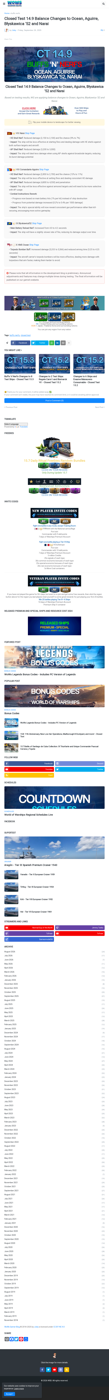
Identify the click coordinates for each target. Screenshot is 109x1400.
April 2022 (54, 1162)
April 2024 (54, 1065)
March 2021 (54, 1215)
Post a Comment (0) (55, 400)
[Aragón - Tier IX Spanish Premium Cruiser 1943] (54, 847)
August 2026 (54, 952)
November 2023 (54, 1085)
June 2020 (54, 1251)
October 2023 (54, 1089)
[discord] (60, 1369)
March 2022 (54, 1166)
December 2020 (54, 1227)
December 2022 (54, 1130)
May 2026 (54, 964)
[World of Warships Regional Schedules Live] (54, 797)
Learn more (19, 1389)
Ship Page (30, 133)
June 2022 (54, 1154)
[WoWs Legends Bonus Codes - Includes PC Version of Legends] (54, 657)
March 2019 (54, 1312)
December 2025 (54, 984)
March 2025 (54, 1020)
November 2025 (54, 988)
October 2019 (54, 1284)
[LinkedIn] (57, 342)
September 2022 (54, 1142)
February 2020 (54, 1267)
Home (6, 13)
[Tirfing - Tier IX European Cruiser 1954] (11, 887)
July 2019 (54, 1296)
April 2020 (54, 1259)
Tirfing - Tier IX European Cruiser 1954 (37, 887)
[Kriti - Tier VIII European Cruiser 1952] (11, 899)
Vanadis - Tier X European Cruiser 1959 (37, 874)
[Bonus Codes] (54, 696)
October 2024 (54, 1041)
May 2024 (54, 1061)
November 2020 (54, 1231)
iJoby (36, 1327)
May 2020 (54, 1255)
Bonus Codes (11, 713)
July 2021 (54, 1199)
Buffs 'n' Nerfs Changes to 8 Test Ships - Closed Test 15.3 (19, 378)
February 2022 (54, 1170)
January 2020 (54, 1272)
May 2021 (54, 1207)
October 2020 (54, 1235)
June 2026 (54, 960)
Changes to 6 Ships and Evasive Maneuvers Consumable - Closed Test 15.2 (86, 380)
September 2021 (54, 1191)
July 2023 (54, 1101)
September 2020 (54, 1239)
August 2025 (54, 1000)
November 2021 (54, 1182)
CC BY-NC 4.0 (59, 1327)
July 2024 (54, 1053)
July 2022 (54, 1150)
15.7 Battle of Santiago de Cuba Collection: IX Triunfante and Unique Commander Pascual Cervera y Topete (59, 747)
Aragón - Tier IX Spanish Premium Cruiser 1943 (30, 865)
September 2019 (54, 1288)
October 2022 (54, 1138)
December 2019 (54, 1276)
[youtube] (54, 1369)
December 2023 (54, 1081)
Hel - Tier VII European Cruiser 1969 (36, 912)
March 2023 (54, 1118)
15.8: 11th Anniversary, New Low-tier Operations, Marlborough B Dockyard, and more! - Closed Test (61, 735)
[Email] (63, 342)
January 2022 (54, 1174)
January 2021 (54, 1223)
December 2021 (54, 1178)
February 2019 (54, 1316)
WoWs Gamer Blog (12, 1327)
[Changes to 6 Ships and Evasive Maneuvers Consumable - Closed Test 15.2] (89, 364)
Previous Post (11, 407)
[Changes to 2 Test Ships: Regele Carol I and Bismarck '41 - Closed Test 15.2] (54, 364)
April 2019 (54, 1308)
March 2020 (54, 1263)
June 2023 (54, 1105)
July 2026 (54, 956)
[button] (4, 3)
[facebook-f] (42, 1369)
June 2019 (54, 1300)
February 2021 (54, 1219)
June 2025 (54, 1008)
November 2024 (54, 1037)
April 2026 (54, 968)
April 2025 (54, 1016)
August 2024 (54, 1049)
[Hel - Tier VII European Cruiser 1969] (11, 912)
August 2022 (54, 1146)
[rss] (66, 1369)
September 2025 (54, 996)
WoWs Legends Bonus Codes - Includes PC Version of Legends (40, 674)
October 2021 (54, 1186)
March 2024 (54, 1069)
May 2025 (54, 1012)
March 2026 (54, 972)
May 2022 (54, 1158)
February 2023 (54, 1122)
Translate (24, 427)
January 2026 (54, 980)
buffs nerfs (15, 13)
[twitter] (48, 1369)
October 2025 (54, 992)
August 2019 (54, 1292)
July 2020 (54, 1247)
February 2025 (54, 1024)
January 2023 (54, 1126)
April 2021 (54, 1211)
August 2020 (54, 1243)
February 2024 (54, 1073)
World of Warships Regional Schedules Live (28, 814)
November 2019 (54, 1280)
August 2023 (54, 1097)
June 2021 (54, 1203)
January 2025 (54, 1028)
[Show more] (68, 342)
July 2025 (54, 1004)
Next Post (99, 407)
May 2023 (54, 1110)
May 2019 (54, 1304)
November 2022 (54, 1134)
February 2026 (54, 976)
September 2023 (54, 1093)
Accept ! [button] (9, 1394)
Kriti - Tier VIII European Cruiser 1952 (36, 899)
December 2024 (54, 1033)
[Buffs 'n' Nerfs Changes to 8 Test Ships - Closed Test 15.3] (20, 364)
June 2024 (54, 1057)
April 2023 (54, 1113)
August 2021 (54, 1194)
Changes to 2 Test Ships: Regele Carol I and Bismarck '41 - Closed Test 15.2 (53, 379)
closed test (26, 335)
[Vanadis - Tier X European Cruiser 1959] (11, 874)
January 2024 (54, 1077)
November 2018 (54, 1320)
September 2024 (54, 1045)
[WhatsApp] (51, 342)
